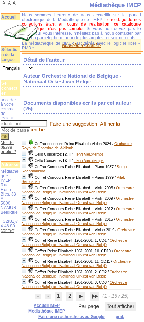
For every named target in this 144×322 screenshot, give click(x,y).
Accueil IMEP (47, 305)
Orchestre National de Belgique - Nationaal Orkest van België (78, 190)
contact (7, 230)
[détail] (24, 143)
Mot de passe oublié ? (8, 147)
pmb (120, 316)
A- (4, 3)
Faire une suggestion (73, 124)
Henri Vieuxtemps (89, 154)
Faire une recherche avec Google (71, 316)
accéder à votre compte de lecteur (8, 108)
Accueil (8, 17)
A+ (16, 3)
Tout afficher (120, 306)
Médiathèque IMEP (46, 311)
